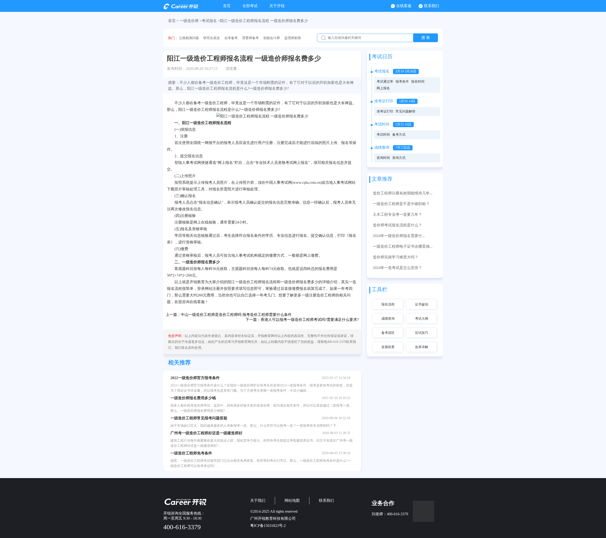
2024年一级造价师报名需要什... (399, 236)
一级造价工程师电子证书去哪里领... (402, 246)
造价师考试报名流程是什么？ (397, 225)
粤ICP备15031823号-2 (268, 526)
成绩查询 (388, 318)
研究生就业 (211, 38)
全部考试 (250, 6)
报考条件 (402, 81)
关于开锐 (277, 6)
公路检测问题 (189, 38)
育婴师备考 (250, 38)
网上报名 (383, 88)
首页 (227, 6)
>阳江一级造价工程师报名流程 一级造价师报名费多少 (263, 21)
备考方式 (398, 134)
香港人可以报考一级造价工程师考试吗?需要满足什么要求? (310, 320)
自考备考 (231, 38)
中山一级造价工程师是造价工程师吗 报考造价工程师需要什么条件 (236, 315)
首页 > (173, 21)
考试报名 (209, 21)
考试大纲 (421, 318)
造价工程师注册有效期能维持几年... (402, 193)
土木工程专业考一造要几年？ (397, 214)
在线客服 (403, 6)
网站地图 (292, 500)
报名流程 (388, 304)
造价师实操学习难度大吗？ (395, 257)
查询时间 (383, 158)
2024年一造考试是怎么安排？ (397, 268)
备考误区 (388, 333)
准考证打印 (385, 111)
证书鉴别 (421, 304)
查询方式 (398, 158)
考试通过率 (385, 81)
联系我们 (431, 6)
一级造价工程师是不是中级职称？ (401, 204)
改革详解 (421, 347)
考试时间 (383, 134)
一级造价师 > (191, 21)
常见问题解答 (405, 111)
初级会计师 (271, 38)
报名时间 (417, 81)
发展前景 (388, 347)
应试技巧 (421, 333)
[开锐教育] (180, 8)
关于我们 (257, 500)
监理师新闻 (292, 38)
